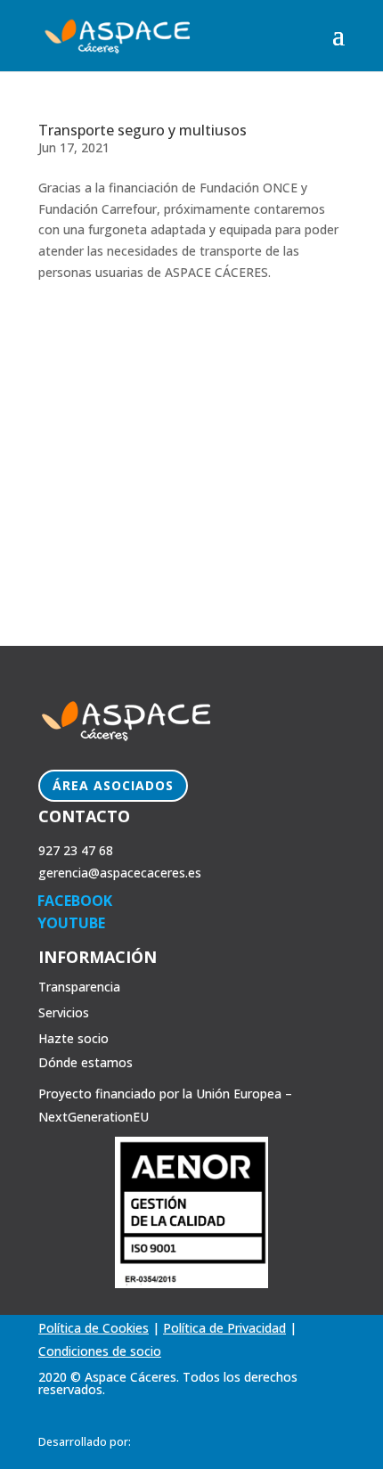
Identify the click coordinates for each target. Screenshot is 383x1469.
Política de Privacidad (224, 1327)
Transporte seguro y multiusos (142, 130)
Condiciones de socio (99, 1351)
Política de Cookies (93, 1327)
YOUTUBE (71, 923)
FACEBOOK (74, 900)
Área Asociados (113, 785)
